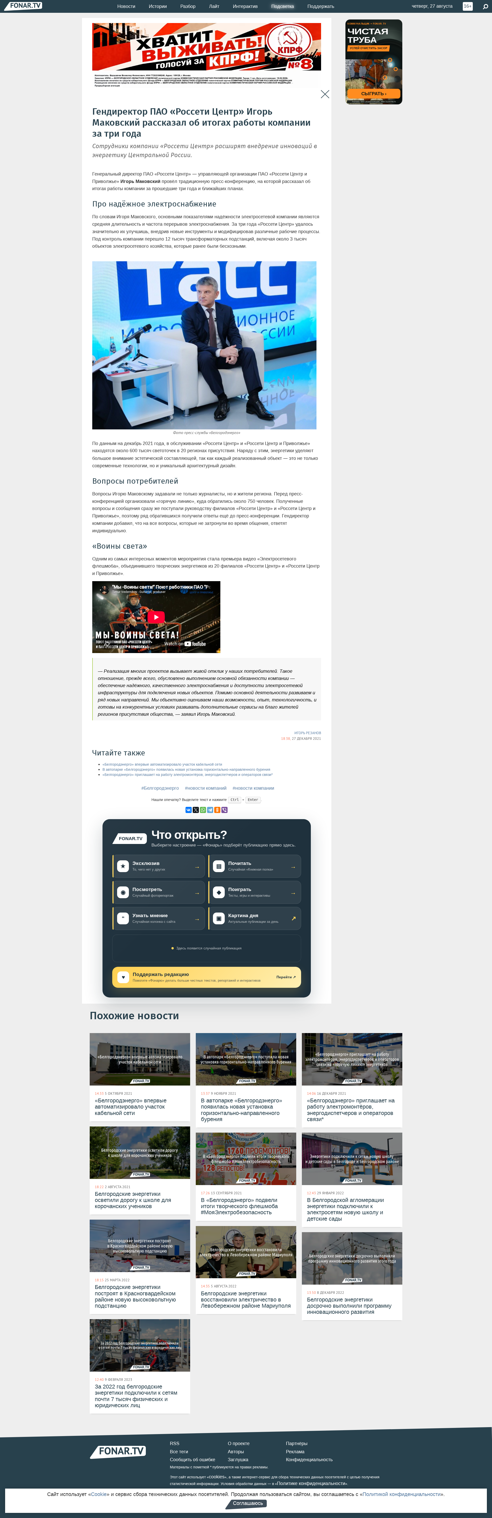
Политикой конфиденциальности (401, 1494)
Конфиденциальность (309, 1460)
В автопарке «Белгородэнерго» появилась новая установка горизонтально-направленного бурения (186, 769)
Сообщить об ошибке (192, 1460)
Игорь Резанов (307, 733)
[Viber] (224, 810)
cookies (216, 1477)
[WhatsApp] (203, 810)
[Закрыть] (325, 94)
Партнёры (297, 1443)
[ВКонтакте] (189, 810)
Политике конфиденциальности (311, 1483)
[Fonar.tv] (23, 6)
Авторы (236, 1452)
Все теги (179, 1452)
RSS (174, 1443)
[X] (196, 810)
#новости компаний (206, 788)
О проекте (239, 1443)
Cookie (99, 1494)
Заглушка (238, 1460)
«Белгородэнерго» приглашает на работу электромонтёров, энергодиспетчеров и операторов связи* (187, 774)
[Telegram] (210, 810)
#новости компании (253, 788)
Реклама (295, 1452)
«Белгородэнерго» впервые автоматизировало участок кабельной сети (162, 764)
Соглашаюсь (248, 1503)
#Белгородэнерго (160, 788)
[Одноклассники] (217, 810)
